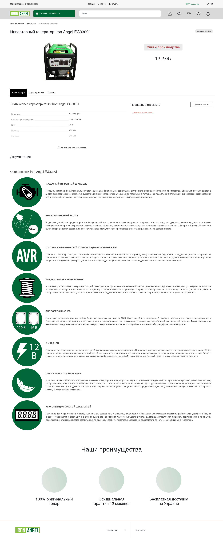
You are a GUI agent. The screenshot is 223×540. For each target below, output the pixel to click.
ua (208, 4)
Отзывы (51, 92)
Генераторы (31, 23)
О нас (101, 3)
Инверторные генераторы (48, 23)
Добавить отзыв (201, 104)
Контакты (113, 3)
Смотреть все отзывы (143, 113)
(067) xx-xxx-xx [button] (192, 4)
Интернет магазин (17, 23)
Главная (91, 3)
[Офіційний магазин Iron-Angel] (20, 13)
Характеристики (36, 92)
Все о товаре (18, 92)
